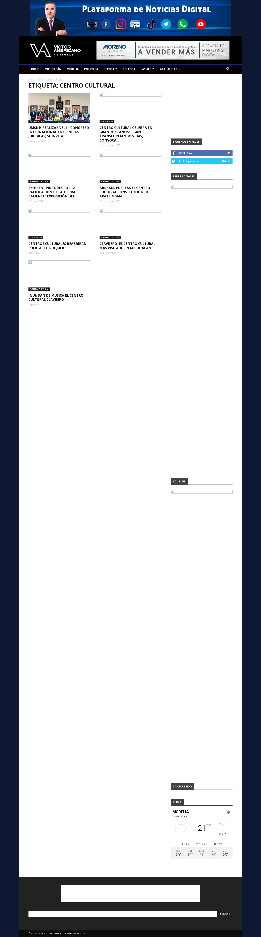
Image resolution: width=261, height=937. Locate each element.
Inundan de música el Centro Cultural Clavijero (55, 297)
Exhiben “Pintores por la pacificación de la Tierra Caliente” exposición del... (53, 192)
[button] (228, 69)
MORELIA (73, 69)
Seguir (226, 161)
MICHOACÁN (53, 69)
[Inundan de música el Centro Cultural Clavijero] (59, 275)
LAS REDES (148, 69)
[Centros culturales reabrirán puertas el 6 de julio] (59, 224)
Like (227, 153)
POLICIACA (91, 69)
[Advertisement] (202, 107)
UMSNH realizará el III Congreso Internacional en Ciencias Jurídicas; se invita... (58, 132)
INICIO (35, 69)
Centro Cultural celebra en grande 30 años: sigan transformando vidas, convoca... (126, 134)
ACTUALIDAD (168, 69)
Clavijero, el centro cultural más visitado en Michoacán (127, 245)
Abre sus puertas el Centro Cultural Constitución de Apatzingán (125, 192)
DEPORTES (111, 69)
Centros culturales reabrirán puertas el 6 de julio (57, 245)
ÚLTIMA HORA (37, 121)
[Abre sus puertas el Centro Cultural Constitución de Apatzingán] (130, 168)
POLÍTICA (129, 69)
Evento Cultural (39, 181)
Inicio (31, 79)
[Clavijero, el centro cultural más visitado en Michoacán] (130, 224)
